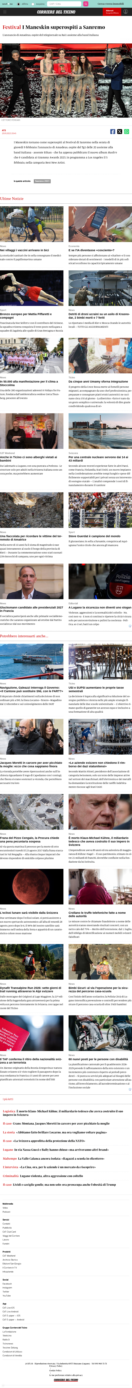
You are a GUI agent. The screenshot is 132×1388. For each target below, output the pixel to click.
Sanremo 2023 (42, 181)
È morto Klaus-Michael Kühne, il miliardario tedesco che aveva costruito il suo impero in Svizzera (63, 1113)
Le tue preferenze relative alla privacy (66, 1375)
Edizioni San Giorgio (12, 1263)
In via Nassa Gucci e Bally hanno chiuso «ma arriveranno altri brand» (56, 1149)
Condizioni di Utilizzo (12, 1351)
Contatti (6, 1223)
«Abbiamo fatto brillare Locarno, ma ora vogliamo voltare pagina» (55, 1132)
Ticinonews (8, 1343)
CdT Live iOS (8, 1307)
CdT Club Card (9, 1231)
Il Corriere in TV (10, 1267)
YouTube (7, 1295)
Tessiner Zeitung (10, 1347)
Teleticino (7, 1335)
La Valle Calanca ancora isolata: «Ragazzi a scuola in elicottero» (53, 1158)
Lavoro (6, 1239)
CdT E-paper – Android (13, 1319)
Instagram (7, 1287)
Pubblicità (7, 1227)
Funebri (6, 1243)
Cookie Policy (55, 1370)
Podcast (6, 1211)
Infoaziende (8, 1271)
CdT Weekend (9, 1255)
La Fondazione (9, 1331)
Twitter (6, 1291)
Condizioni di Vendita (12, 1355)
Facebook (7, 1283)
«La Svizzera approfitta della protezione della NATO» (44, 1141)
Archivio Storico (10, 1259)
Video (5, 1207)
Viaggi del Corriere (11, 1235)
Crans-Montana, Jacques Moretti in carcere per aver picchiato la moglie (56, 1123)
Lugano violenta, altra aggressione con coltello (43, 1176)
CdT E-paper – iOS (11, 1315)
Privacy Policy (55, 1366)
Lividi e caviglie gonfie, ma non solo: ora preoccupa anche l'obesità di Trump (59, 1184)
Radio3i (6, 1339)
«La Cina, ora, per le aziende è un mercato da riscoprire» (49, 1167)
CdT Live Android (10, 1311)
